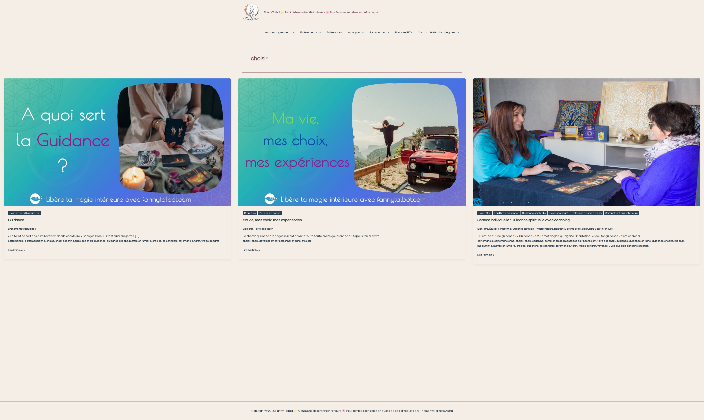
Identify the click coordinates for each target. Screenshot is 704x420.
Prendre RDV (403, 32)
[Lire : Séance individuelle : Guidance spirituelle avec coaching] (586, 142)
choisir (50, 241)
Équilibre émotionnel (506, 213)
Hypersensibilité (558, 213)
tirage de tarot (210, 241)
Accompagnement (278, 32)
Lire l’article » (16, 250)
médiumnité (484, 246)
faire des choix (84, 241)
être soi (306, 241)
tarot (197, 241)
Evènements (308, 32)
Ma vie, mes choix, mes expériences (272, 220)
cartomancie (16, 241)
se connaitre (170, 241)
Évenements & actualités (24, 213)
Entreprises (334, 32)
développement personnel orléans (279, 241)
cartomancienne (35, 241)
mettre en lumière (140, 241)
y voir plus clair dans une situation (629, 246)
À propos (354, 32)
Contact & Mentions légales (436, 32)
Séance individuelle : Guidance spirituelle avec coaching (523, 220)
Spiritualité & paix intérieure (621, 213)
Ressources (378, 32)
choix (58, 241)
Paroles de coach (269, 213)
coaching (68, 241)
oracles (156, 241)
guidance (100, 241)
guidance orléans (117, 241)
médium (679, 241)
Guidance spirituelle (534, 213)
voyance (602, 246)
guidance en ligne (640, 241)
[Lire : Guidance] (117, 142)
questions (532, 246)
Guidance (16, 220)
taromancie (186, 241)
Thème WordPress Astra (436, 410)
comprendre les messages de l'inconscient (570, 241)
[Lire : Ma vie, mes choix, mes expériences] (352, 142)
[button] (292, 32)
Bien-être (250, 213)
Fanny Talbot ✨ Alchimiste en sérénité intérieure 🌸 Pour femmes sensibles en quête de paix (322, 12)
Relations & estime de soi (587, 213)
